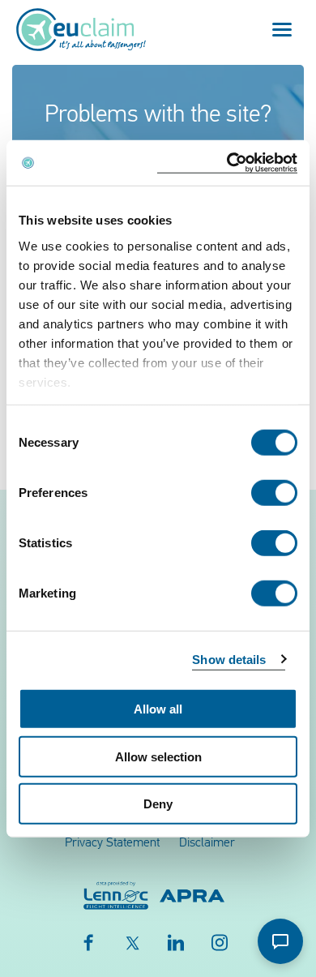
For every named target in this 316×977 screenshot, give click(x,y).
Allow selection (158, 756)
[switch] (274, 493)
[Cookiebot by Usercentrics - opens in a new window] (227, 163)
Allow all (158, 709)
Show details (229, 659)
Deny (158, 804)
